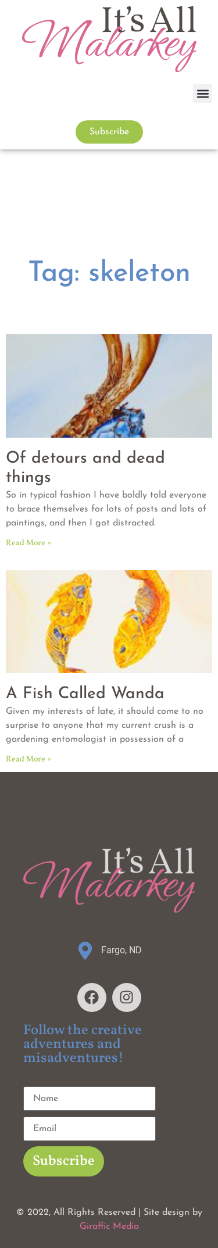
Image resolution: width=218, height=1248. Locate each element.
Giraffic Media (109, 1226)
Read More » (28, 543)
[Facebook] (91, 997)
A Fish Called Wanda (85, 694)
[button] (202, 93)
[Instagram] (126, 997)
